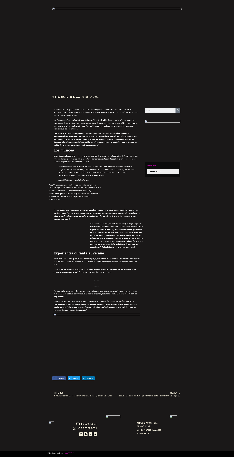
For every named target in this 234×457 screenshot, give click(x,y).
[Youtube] (95, 434)
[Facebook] (86, 434)
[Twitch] (90, 434)
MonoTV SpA (69, 453)
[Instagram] (81, 434)
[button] (59, 378)
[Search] (178, 110)
